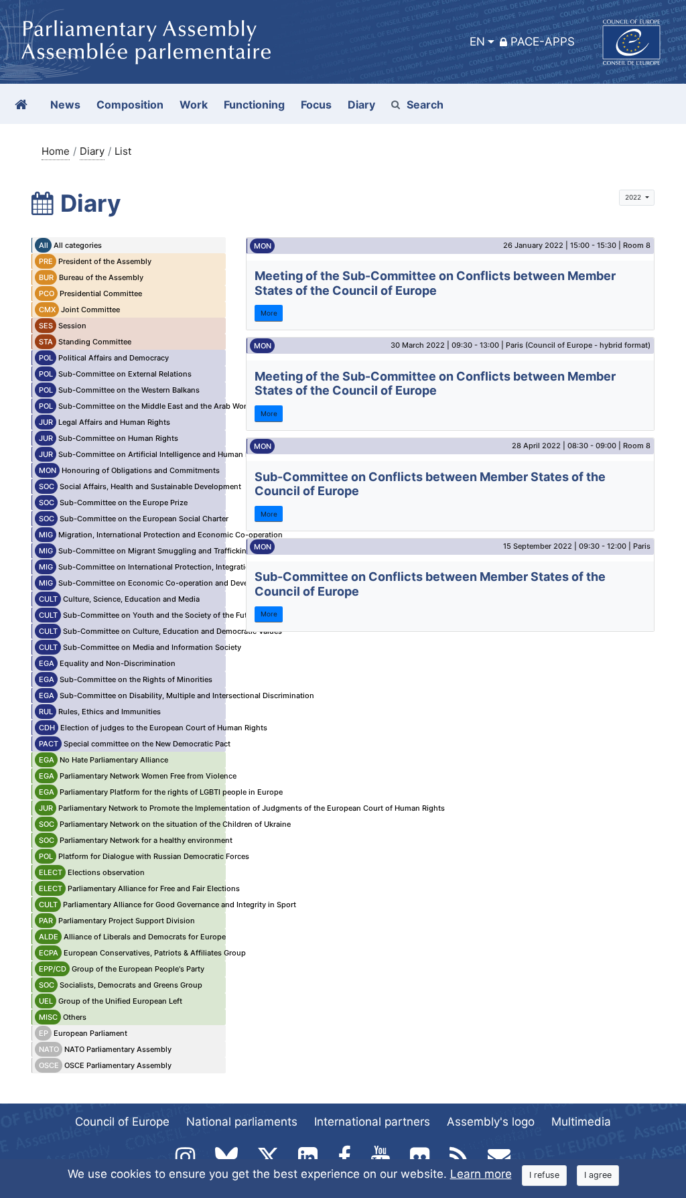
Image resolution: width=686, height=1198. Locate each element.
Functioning (254, 104)
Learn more (481, 1174)
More (269, 313)
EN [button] (477, 41)
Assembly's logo (491, 1121)
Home (56, 151)
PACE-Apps (542, 41)
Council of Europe (122, 1121)
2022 (634, 197)
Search (425, 104)
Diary (92, 151)
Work (194, 104)
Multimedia (581, 1121)
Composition (129, 104)
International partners (372, 1121)
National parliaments (241, 1121)
